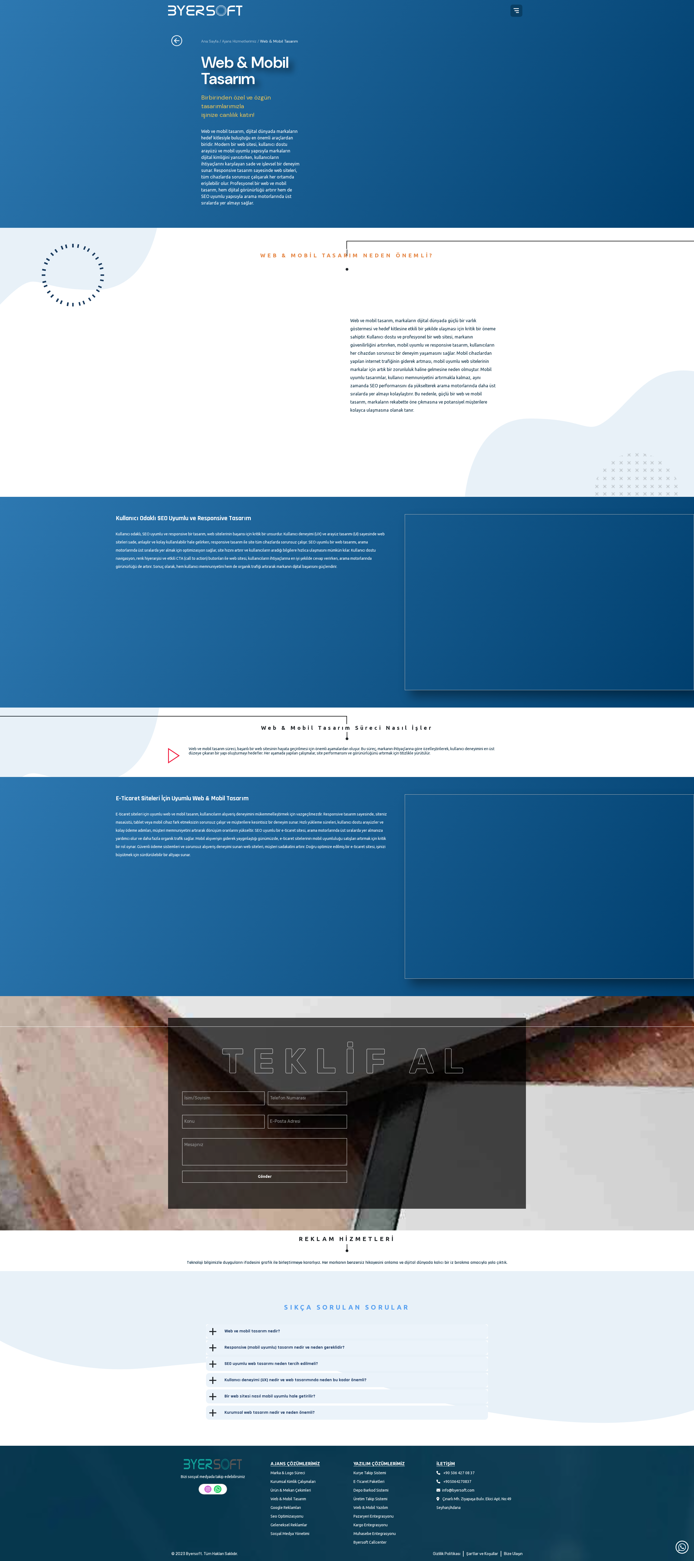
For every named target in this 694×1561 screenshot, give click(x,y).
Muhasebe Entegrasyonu (375, 1533)
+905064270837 (457, 1481)
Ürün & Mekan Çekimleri (291, 1490)
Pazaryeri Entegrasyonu (374, 1516)
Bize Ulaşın (513, 1554)
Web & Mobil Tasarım (288, 1499)
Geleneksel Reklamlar (289, 1525)
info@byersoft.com (458, 1490)
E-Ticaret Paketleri (369, 1481)
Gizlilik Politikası (446, 1554)
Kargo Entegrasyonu (371, 1525)
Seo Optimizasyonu (287, 1516)
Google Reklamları (286, 1507)
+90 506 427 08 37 (459, 1473)
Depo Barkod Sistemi (371, 1490)
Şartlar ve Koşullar (482, 1554)
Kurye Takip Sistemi (370, 1473)
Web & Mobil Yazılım (371, 1507)
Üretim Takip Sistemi (370, 1499)
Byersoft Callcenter (370, 1542)
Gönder (265, 1176)
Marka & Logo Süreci (288, 1473)
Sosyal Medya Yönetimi (290, 1533)
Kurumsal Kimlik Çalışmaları (293, 1481)
